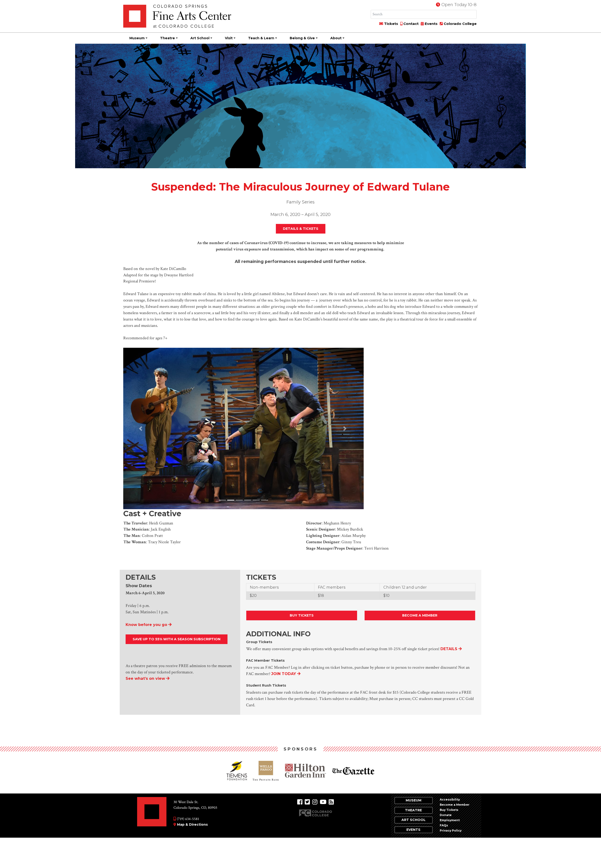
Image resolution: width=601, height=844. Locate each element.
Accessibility (450, 798)
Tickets (390, 23)
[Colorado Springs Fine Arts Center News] (331, 801)
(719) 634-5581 (187, 817)
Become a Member (419, 614)
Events (431, 23)
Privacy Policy (451, 829)
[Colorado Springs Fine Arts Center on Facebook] (300, 801)
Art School (199, 38)
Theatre (167, 38)
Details (448, 647)
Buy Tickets (302, 614)
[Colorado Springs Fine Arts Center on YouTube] (323, 801)
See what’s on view (145, 677)
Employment (450, 819)
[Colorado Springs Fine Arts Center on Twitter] (307, 801)
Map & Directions (192, 823)
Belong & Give (302, 38)
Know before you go (146, 623)
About (336, 38)
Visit (229, 38)
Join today (283, 672)
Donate (446, 814)
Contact (410, 23)
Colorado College (460, 23)
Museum (137, 38)
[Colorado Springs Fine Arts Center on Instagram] (315, 801)
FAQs (444, 824)
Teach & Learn (261, 38)
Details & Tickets (300, 229)
